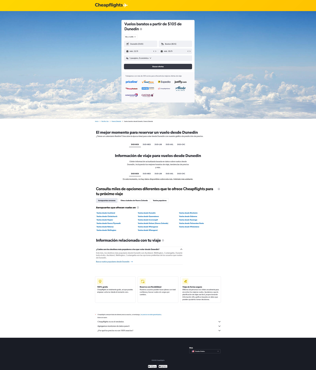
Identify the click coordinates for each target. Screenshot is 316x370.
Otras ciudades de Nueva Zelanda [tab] (134, 200)
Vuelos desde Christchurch (107, 216)
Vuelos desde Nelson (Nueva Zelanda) (153, 223)
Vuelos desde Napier (105, 220)
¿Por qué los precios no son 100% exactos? (115, 330)
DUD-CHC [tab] (181, 144)
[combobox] (130, 36)
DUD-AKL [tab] (169, 144)
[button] (141, 29)
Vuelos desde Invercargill (148, 220)
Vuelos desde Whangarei (148, 230)
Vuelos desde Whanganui (148, 227)
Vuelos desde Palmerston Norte (191, 223)
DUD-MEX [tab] (147, 144)
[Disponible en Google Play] (152, 366)
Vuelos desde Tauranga (188, 220)
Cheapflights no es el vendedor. (111, 321)
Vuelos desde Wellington (106, 230)
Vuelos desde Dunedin (147, 213)
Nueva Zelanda (116, 121)
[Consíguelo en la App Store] (163, 366)
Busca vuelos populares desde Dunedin (112, 261)
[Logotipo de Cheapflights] (109, 5)
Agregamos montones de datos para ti (113, 326)
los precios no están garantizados (151, 314)
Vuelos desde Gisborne (188, 216)
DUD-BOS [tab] (135, 144)
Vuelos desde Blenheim (188, 213)
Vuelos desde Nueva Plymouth (109, 223)
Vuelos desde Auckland (106, 213)
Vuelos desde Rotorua (105, 227)
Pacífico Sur (105, 121)
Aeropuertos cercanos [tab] (106, 200)
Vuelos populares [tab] (160, 200)
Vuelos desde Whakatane (189, 227)
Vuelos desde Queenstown (148, 216)
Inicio (97, 121)
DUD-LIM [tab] (158, 144)
